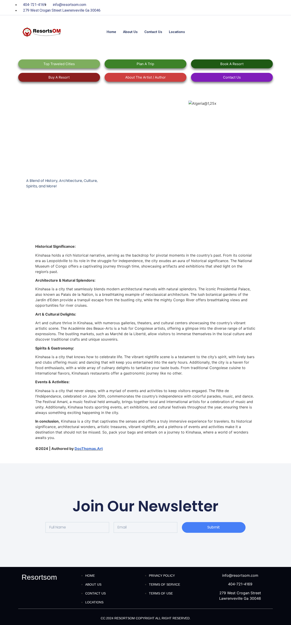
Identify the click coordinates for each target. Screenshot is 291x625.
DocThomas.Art (89, 448)
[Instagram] (266, 7)
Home (111, 32)
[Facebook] (229, 7)
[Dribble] (257, 7)
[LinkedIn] (248, 7)
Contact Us (153, 32)
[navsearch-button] (230, 32)
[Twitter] (239, 7)
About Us (130, 32)
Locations (177, 32)
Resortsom (39, 577)
